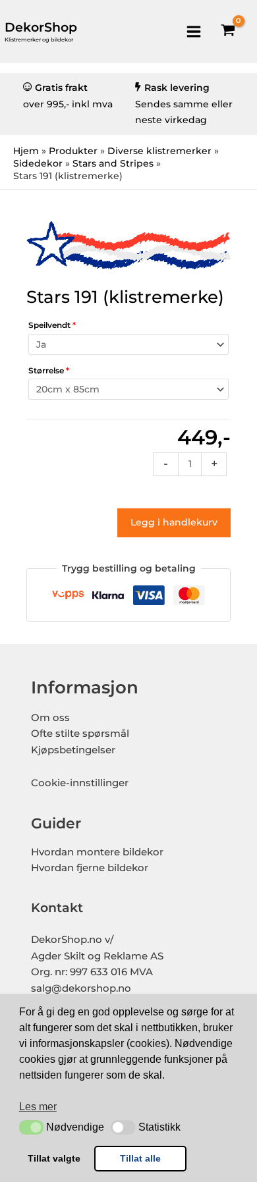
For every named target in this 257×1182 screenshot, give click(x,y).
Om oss (50, 718)
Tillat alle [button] (140, 1158)
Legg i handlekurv (173, 522)
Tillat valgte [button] (54, 1158)
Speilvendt (52, 325)
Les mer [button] (38, 1106)
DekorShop (41, 27)
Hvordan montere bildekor (97, 852)
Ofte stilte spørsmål (80, 733)
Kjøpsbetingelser (73, 750)
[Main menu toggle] (193, 31)
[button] (31, 1127)
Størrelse (48, 370)
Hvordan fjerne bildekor (89, 868)
